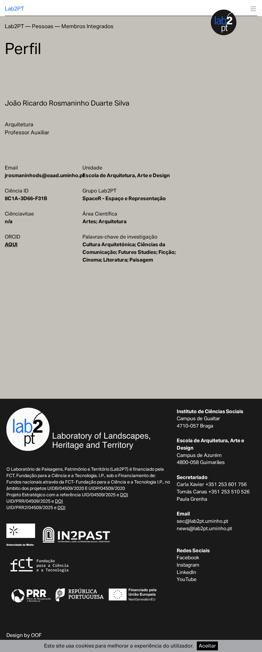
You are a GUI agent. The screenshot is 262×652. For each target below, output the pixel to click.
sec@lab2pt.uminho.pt (202, 521)
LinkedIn (186, 572)
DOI (124, 495)
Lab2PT (14, 8)
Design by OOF (24, 635)
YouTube (186, 579)
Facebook (188, 557)
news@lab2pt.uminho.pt (204, 528)
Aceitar (207, 645)
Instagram (188, 565)
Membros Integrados (87, 26)
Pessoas (42, 26)
